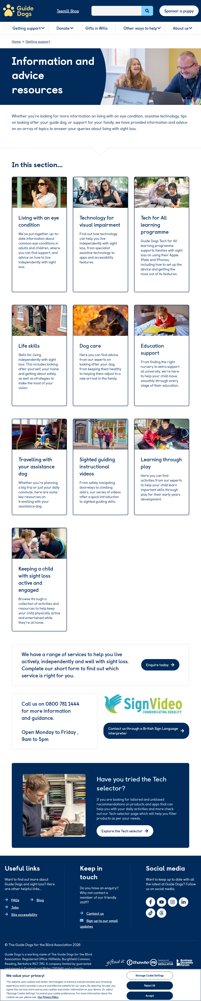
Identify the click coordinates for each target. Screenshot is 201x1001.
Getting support (27, 28)
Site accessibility (24, 914)
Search (147, 11)
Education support (152, 349)
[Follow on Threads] (161, 913)
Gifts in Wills (96, 28)
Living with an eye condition (38, 221)
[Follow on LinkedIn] (183, 902)
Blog (40, 900)
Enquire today (157, 664)
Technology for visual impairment (99, 221)
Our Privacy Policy (48, 997)
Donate (63, 28)
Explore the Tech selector (122, 830)
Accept (150, 995)
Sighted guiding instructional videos (97, 466)
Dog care (90, 345)
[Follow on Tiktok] (150, 913)
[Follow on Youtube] (161, 902)
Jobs (15, 907)
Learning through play (161, 463)
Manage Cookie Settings (150, 975)
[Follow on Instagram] (172, 902)
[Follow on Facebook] (150, 902)
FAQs (15, 900)
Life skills (29, 345)
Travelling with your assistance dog (36, 466)
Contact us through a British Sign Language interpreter (143, 731)
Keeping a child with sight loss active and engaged (35, 579)
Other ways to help (140, 28)
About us (180, 28)
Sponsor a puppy (179, 11)
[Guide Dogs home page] (18, 11)
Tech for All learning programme (155, 224)
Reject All (149, 985)
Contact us (95, 913)
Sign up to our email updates (99, 923)
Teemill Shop (68, 11)
